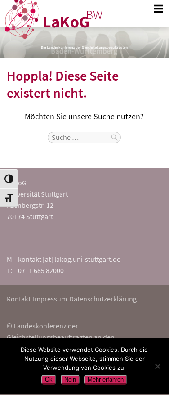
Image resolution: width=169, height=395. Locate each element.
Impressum (50, 298)
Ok (49, 379)
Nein (70, 379)
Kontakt (19, 298)
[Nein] (157, 366)
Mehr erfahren (106, 379)
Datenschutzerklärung (103, 298)
